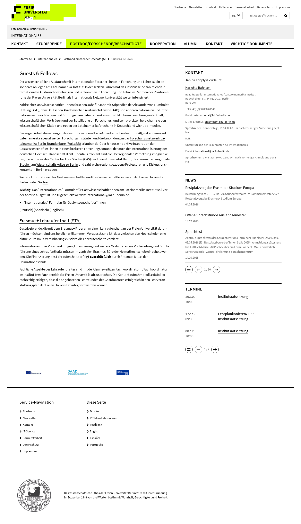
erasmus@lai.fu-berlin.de (220, 121)
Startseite (180, 7)
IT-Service (225, 7)
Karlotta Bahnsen (198, 87)
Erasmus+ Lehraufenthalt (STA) (50, 220)
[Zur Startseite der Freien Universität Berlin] (41, 12)
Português (96, 445)
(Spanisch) (41, 210)
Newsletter (196, 7)
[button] (236, 15)
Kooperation (163, 43)
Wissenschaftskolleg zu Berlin (57, 164)
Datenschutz (265, 7)
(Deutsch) (26, 210)
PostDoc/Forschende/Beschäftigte (106, 43)
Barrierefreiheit (244, 7)
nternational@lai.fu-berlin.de (211, 151)
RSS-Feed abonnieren (103, 418)
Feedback (96, 424)
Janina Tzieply (195, 80)
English (94, 431)
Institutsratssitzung (233, 296)
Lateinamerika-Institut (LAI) (29, 28)
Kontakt (211, 7)
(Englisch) (56, 210)
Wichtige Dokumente (252, 43)
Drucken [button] (95, 411)
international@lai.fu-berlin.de (108, 195)
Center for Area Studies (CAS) (70, 159)
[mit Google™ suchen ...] (286, 15)
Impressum (283, 7)
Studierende (49, 43)
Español (95, 438)
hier (45, 182)
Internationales (26, 35)
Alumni (191, 43)
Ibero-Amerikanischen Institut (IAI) (117, 133)
